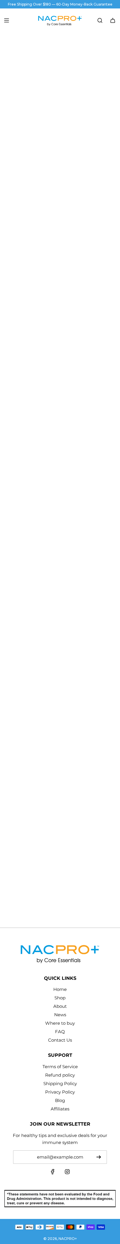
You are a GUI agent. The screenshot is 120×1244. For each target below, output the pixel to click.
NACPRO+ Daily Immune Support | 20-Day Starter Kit (53, 211)
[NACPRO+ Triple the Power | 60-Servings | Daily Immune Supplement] (60, 476)
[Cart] (112, 20)
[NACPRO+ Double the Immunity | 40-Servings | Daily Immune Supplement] (60, 306)
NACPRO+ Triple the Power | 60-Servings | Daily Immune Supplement (59, 551)
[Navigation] (6, 20)
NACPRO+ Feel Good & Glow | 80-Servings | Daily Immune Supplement (54, 721)
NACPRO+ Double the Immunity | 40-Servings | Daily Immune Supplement (59, 381)
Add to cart (60, 235)
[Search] (99, 20)
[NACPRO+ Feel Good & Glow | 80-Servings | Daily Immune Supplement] (60, 647)
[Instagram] (67, 1173)
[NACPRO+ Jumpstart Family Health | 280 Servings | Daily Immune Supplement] (60, 817)
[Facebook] (53, 1173)
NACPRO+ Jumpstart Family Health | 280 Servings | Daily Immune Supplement (51, 892)
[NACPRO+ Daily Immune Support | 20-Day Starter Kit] (60, 136)
